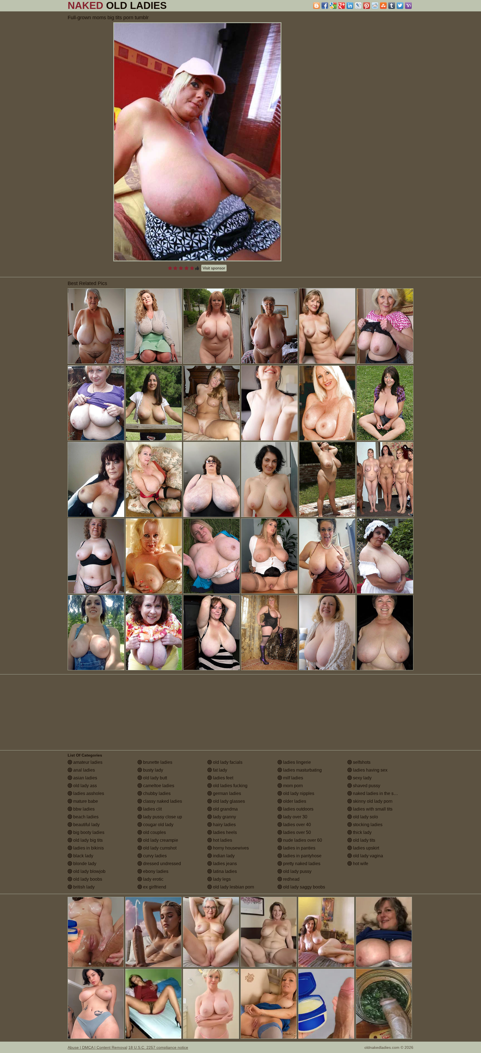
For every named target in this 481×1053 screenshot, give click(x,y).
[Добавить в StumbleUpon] (383, 5)
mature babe (85, 801)
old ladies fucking (229, 785)
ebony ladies (155, 871)
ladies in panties (298, 848)
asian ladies (84, 777)
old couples (154, 832)
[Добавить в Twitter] (400, 5)
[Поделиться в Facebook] (325, 5)
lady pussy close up (162, 816)
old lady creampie (160, 840)
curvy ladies (154, 855)
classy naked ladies (162, 801)
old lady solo (365, 816)
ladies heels (224, 832)
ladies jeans (224, 863)
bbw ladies (83, 809)
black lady (82, 855)
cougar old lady (157, 824)
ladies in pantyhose (302, 855)
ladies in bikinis (88, 848)
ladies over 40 (296, 824)
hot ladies (222, 840)
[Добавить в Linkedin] (350, 5)
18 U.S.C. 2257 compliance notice (158, 1047)
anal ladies (83, 770)
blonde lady (84, 863)
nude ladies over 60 (302, 840)
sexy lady (362, 777)
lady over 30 (294, 816)
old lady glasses (228, 801)
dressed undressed (161, 863)
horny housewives (230, 848)
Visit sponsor (214, 268)
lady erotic (152, 879)
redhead (291, 879)
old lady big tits (87, 840)
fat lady (219, 770)
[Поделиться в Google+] (341, 5)
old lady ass (84, 785)
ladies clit (152, 809)
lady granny (224, 816)
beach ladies (85, 816)
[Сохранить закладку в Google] (333, 5)
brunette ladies (157, 762)
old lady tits (363, 840)
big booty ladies (88, 832)
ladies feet (222, 777)
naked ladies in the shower (379, 793)
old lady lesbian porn (233, 887)
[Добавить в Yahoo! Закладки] (408, 5)
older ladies (294, 801)
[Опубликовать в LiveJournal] (358, 5)
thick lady (362, 832)
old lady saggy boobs (303, 887)
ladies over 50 (296, 832)
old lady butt (154, 777)
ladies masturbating (302, 770)
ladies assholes (88, 793)
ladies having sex (369, 770)
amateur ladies (87, 762)
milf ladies (292, 777)
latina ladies (224, 871)
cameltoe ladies (158, 785)
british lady (83, 887)
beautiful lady (86, 824)
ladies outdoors (297, 809)
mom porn (292, 785)
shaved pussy (366, 785)
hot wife (360, 863)
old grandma (225, 809)
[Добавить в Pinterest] (366, 5)
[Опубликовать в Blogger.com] (316, 5)
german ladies (226, 793)
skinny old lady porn (372, 801)
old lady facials (227, 762)
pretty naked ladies (301, 863)
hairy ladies (224, 824)
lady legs (221, 879)
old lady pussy (296, 871)
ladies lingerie (296, 762)
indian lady (223, 855)
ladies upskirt (365, 848)
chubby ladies (156, 793)
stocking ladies (367, 824)
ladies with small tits (372, 809)
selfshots (361, 762)
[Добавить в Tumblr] (391, 5)
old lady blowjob (88, 871)
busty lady (152, 770)
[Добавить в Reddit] (375, 5)
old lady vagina (367, 855)
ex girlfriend (154, 887)
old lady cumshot (159, 848)
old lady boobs (87, 879)
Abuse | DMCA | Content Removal (97, 1047)
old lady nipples (298, 793)
